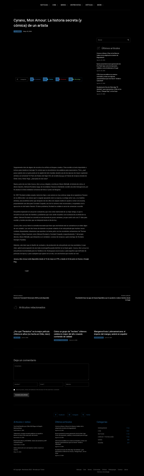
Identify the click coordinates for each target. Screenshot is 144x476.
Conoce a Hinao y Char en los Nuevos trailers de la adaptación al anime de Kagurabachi (108, 55)
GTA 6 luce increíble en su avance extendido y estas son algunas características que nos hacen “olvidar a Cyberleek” (109, 78)
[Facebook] (56, 415)
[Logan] (18, 274)
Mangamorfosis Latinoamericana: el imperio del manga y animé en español (110, 333)
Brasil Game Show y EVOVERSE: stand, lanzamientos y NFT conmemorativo (30, 441)
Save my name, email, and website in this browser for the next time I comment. (37, 390)
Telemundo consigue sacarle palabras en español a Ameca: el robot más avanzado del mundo (28, 434)
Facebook (62, 415)
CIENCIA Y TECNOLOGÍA (60, 340)
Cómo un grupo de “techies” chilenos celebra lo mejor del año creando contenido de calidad (70, 334)
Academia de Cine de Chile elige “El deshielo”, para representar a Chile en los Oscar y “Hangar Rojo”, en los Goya (109, 89)
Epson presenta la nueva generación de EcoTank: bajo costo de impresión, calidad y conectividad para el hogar (109, 66)
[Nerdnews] (24, 5)
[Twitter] (83, 415)
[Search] (128, 40)
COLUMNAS (17, 31)
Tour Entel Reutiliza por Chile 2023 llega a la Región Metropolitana (28, 427)
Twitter (88, 415)
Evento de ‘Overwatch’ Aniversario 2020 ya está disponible (31, 298)
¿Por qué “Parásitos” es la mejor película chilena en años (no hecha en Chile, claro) (32, 333)
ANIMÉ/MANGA (99, 337)
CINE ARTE (17, 337)
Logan (27, 271)
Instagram (75, 415)
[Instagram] (69, 415)
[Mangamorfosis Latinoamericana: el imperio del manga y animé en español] (112, 320)
